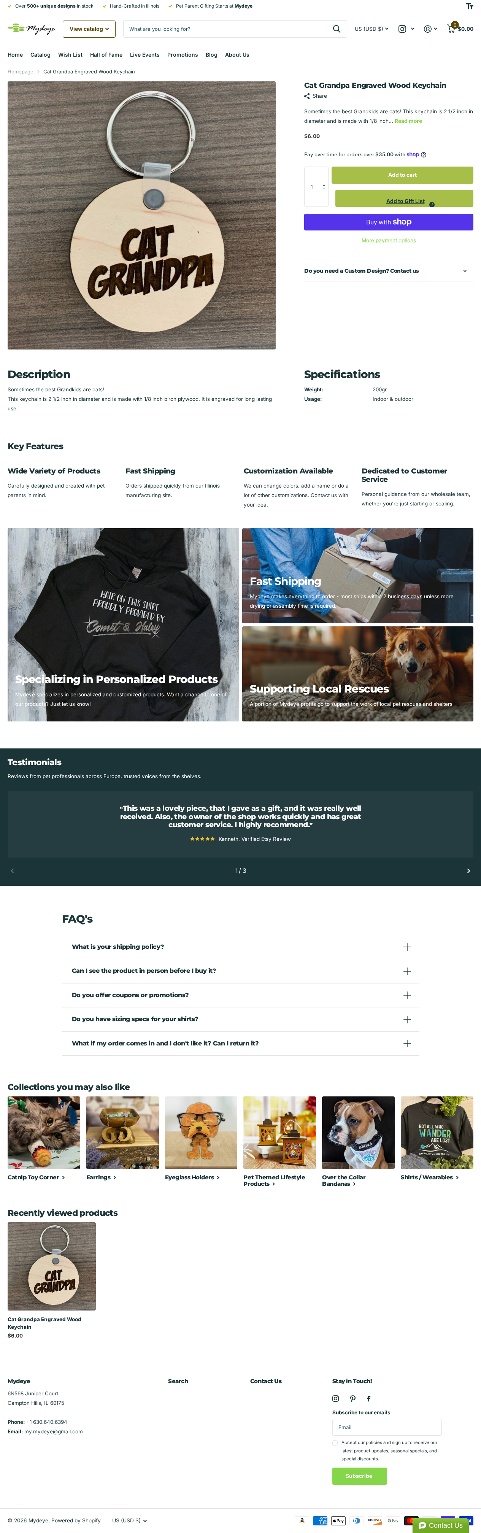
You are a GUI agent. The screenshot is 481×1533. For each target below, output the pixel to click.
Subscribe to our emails (361, 1412)
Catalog (40, 54)
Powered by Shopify (76, 1520)
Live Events (145, 54)
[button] (325, 175)
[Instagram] (335, 1398)
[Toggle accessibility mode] (469, 6)
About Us (237, 54)
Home (15, 54)
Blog (211, 54)
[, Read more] (406, 29)
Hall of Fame (106, 54)
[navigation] (12, 871)
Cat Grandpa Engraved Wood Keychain (44, 1323)
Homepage (20, 71)
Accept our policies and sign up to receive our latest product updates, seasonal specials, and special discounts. (389, 1451)
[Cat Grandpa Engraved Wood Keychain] (52, 1266)
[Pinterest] (353, 1398)
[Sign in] (431, 29)
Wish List (70, 54)
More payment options (389, 240)
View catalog (87, 28)
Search (178, 1381)
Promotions (182, 54)
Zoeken (336, 29)
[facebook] (368, 1398)
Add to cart (402, 175)
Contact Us (266, 1381)
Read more (408, 121)
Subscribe (359, 1476)
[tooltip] (432, 204)
